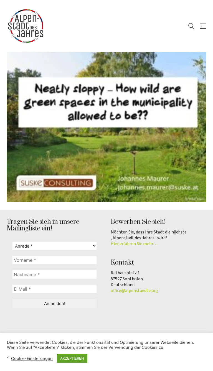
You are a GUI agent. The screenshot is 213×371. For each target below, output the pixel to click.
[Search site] (191, 27)
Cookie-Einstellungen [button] (32, 358)
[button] (203, 26)
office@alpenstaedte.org (134, 291)
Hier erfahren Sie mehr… (134, 244)
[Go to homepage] (26, 26)
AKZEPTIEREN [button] (72, 358)
